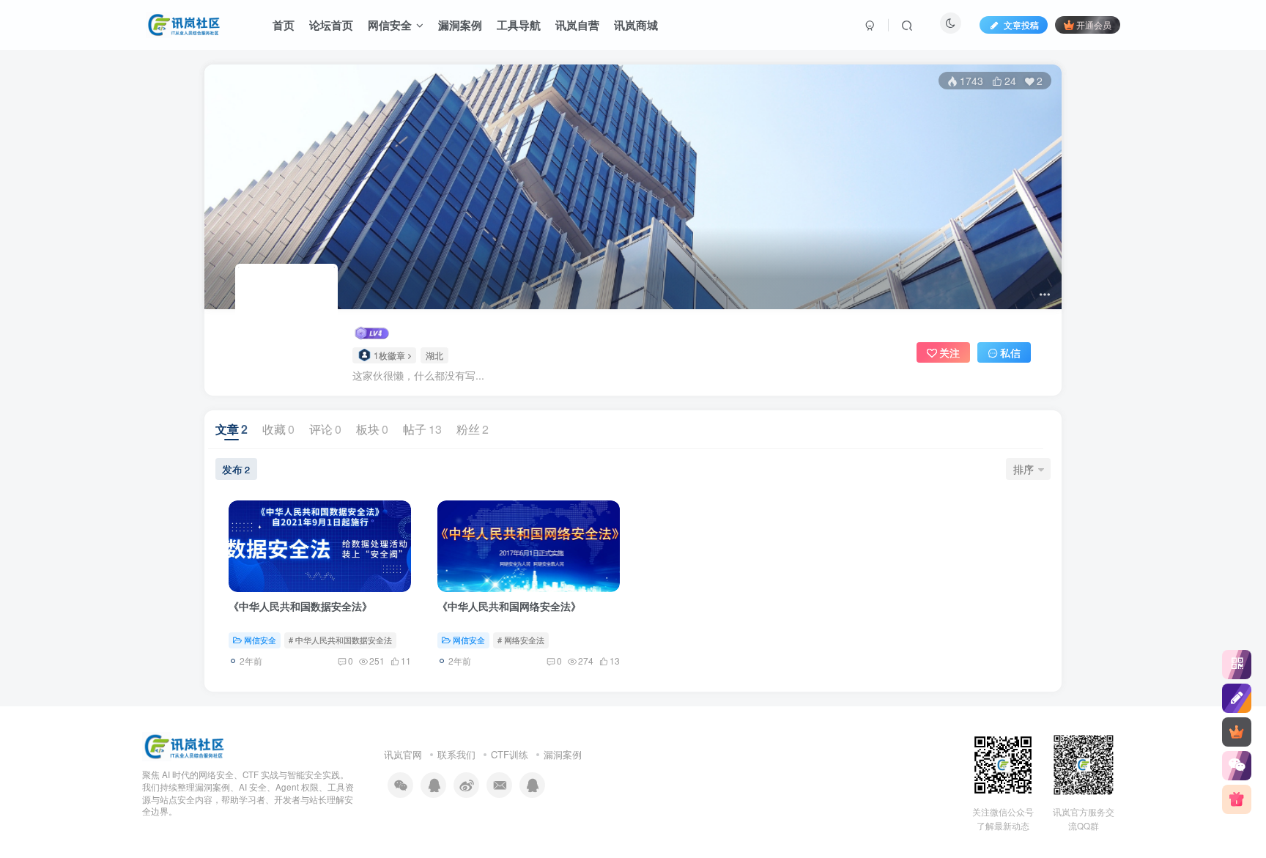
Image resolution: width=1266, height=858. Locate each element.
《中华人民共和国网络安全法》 (509, 606)
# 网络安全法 (520, 640)
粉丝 (472, 429)
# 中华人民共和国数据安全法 (340, 640)
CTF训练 (509, 754)
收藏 (278, 429)
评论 (325, 429)
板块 (372, 429)
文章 (231, 429)
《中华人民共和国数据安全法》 (300, 606)
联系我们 (456, 754)
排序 (1023, 469)
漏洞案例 (563, 754)
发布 (236, 469)
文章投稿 (1020, 24)
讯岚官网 (403, 754)
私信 (1010, 352)
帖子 (422, 429)
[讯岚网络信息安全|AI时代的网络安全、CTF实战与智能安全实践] (184, 745)
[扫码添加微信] (1236, 765)
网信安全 (260, 640)
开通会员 (1093, 24)
